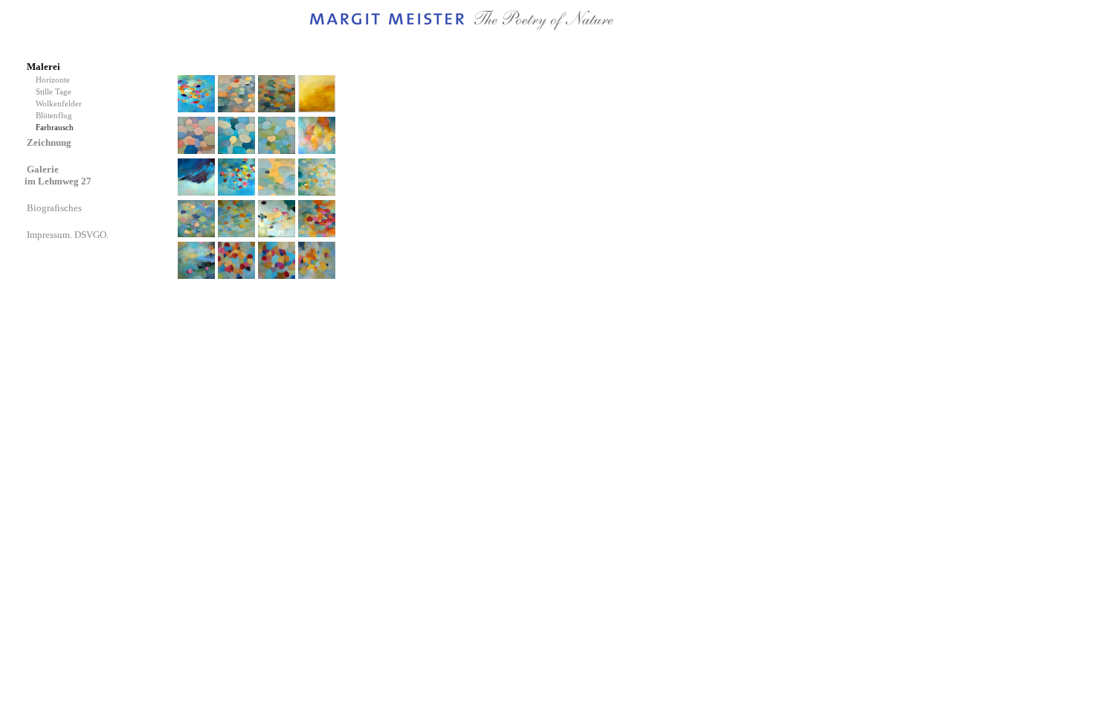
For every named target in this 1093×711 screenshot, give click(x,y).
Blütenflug (56, 116)
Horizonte (55, 80)
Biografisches (55, 207)
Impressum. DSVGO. (69, 234)
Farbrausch (56, 127)
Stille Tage (56, 92)
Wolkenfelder (61, 104)
